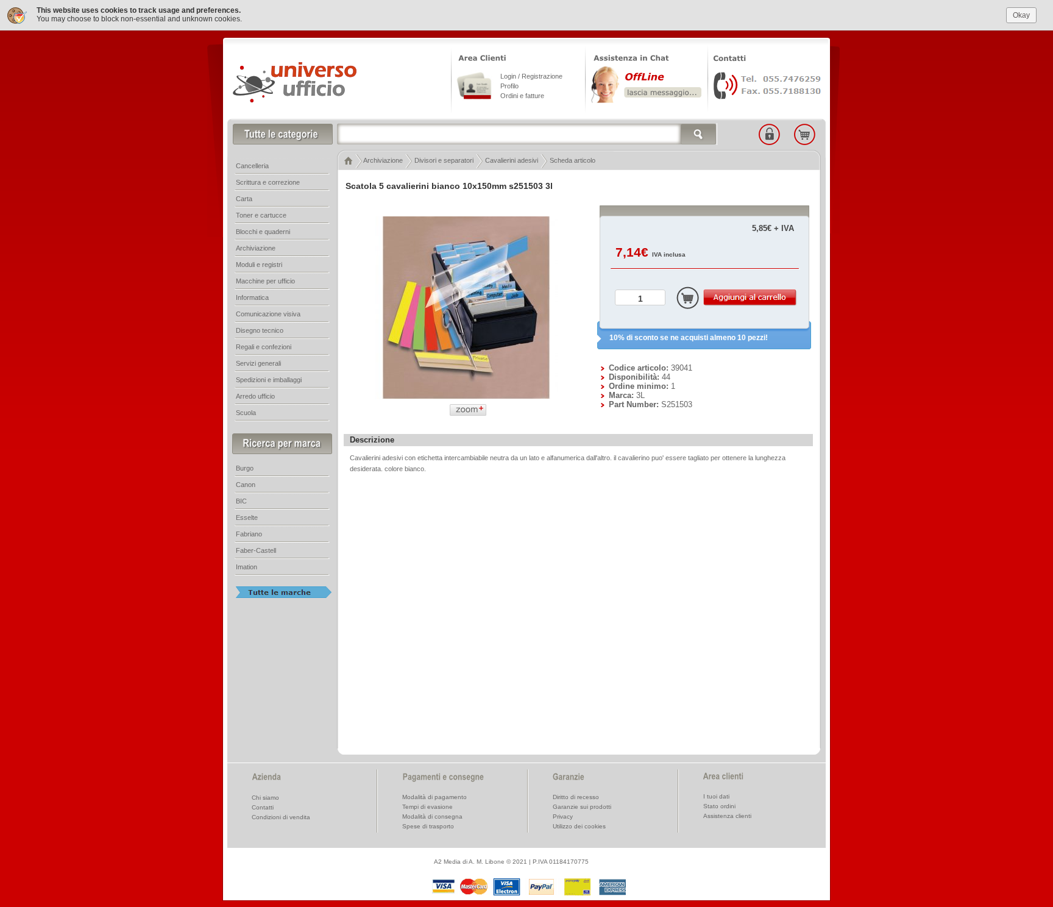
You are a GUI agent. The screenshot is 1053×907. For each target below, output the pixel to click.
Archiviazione (383, 160)
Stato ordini (719, 806)
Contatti (263, 807)
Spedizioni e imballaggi (269, 379)
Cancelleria (252, 165)
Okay (1021, 15)
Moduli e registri (259, 264)
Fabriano (249, 534)
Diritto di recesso (576, 797)
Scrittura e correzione (268, 182)
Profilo (509, 86)
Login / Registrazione (531, 76)
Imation (246, 567)
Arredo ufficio (255, 396)
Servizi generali (258, 363)
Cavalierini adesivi (511, 160)
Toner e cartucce (261, 215)
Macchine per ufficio (265, 281)
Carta (244, 198)
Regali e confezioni (263, 346)
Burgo (245, 468)
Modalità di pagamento (434, 797)
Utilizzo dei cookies (579, 826)
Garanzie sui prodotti (582, 806)
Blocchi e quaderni (263, 231)
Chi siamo (265, 797)
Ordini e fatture (522, 95)
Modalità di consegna (432, 816)
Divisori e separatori (443, 160)
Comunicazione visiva (268, 314)
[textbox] (527, 134)
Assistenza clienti (727, 816)
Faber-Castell (256, 550)
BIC (241, 501)
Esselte (247, 517)
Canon (245, 484)
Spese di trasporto (428, 826)
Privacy (563, 816)
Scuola (246, 412)
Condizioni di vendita (281, 817)
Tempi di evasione (427, 806)
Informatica (252, 297)
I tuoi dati (716, 796)
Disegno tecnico (259, 330)
